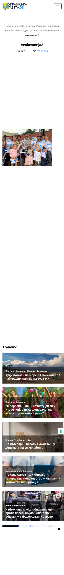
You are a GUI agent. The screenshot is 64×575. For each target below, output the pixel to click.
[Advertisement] (32, 95)
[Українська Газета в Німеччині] (14, 6)
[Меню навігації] (58, 6)
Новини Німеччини (24, 26)
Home (8, 26)
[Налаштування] (61, 431)
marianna (42, 50)
